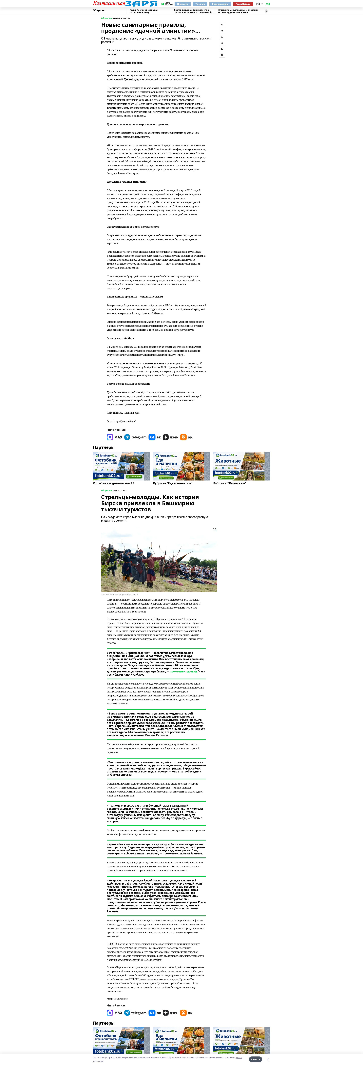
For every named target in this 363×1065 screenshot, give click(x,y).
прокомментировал (183, 671)
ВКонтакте (182, 4)
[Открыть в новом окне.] (114, 437)
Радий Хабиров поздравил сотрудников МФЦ (143, 11)
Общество (99, 10)
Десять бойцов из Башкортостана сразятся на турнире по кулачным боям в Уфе (194, 11)
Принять (255, 1059)
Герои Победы (243, 4)
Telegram (200, 4)
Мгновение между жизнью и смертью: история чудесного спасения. (238, 11)
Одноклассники (220, 4)
